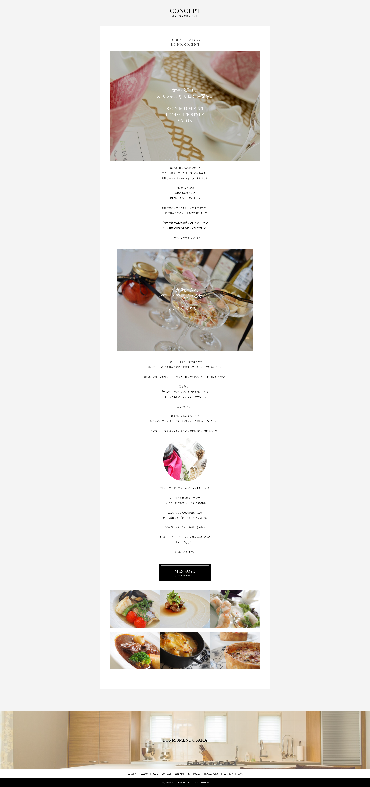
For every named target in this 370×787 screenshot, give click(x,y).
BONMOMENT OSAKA (185, 740)
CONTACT (166, 773)
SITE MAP (179, 773)
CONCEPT (132, 773)
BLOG (155, 773)
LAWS (240, 773)
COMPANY (228, 773)
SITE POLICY (194, 773)
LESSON (144, 773)
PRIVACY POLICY (212, 773)
